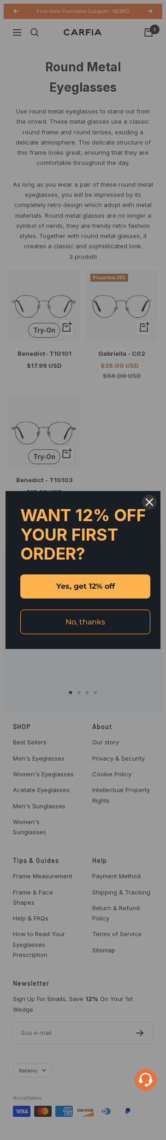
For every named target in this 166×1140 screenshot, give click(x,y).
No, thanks (85, 621)
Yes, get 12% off (85, 586)
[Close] (149, 502)
